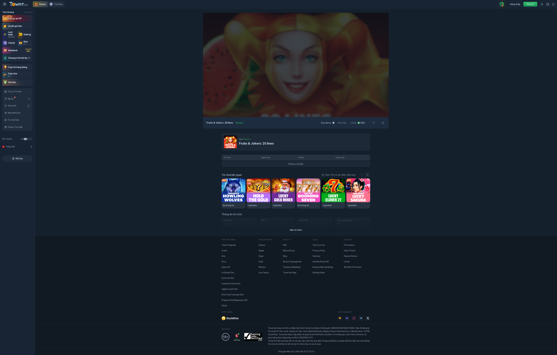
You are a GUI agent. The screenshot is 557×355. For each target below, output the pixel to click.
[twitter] (368, 318)
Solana (262, 245)
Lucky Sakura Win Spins (358, 201)
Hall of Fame (349, 250)
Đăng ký (530, 4)
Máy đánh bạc (230, 224)
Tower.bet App (289, 272)
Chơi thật (342, 123)
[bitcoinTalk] (340, 318)
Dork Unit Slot (228, 278)
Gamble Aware (319, 261)
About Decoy (289, 250)
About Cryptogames (292, 261)
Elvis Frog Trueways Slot (233, 294)
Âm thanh (7, 139)
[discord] (347, 318)
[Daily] (547, 4)
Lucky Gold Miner (282, 201)
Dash (261, 261)
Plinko (224, 305)
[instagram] (354, 318)
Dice (224, 256)
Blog (285, 256)
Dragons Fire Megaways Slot (235, 300)
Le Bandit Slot (228, 272)
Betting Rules (319, 272)
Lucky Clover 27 (331, 201)
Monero (262, 267)
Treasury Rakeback (292, 267)
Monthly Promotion (352, 267)
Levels (347, 261)
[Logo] (21, 4)
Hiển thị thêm (296, 230)
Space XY (226, 267)
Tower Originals (229, 245)
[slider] (26, 139)
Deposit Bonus (350, 256)
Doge (261, 256)
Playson (239, 123)
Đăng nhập (515, 4)
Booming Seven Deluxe (308, 201)
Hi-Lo (224, 261)
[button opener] (4, 4)
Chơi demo (326, 123)
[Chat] (553, 4)
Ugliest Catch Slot (230, 289)
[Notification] (542, 4)
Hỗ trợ (19, 158)
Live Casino (264, 272)
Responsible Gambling (323, 267)
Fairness (316, 256)
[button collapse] (29, 98)
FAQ (285, 245)
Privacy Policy (319, 250)
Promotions (349, 245)
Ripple (261, 250)
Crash (224, 250)
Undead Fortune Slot (231, 283)
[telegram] (361, 318)
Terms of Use (319, 245)
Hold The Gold (255, 201)
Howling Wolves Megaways (233, 201)
